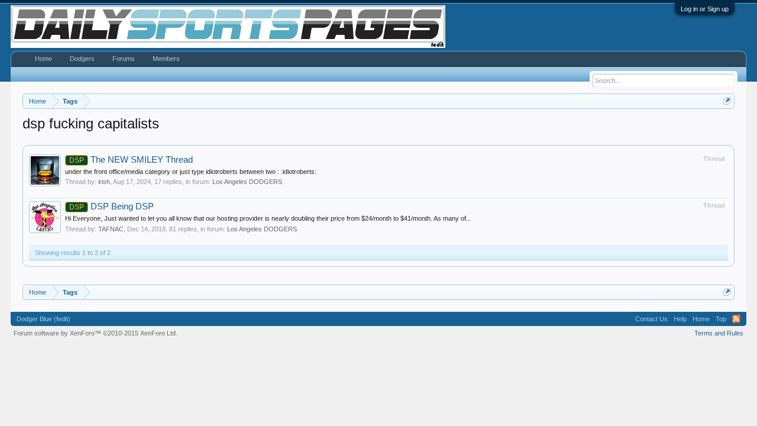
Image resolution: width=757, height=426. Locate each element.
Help (680, 318)
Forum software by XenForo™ (95, 333)
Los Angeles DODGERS (247, 181)
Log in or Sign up (705, 8)
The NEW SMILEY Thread (131, 159)
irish (104, 181)
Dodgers (82, 58)
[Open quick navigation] (727, 101)
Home (43, 58)
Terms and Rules (718, 333)
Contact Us (651, 318)
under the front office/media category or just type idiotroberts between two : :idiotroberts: (190, 171)
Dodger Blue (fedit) (43, 318)
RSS (736, 319)
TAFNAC (111, 229)
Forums (123, 58)
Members (166, 58)
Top (721, 318)
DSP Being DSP (111, 206)
